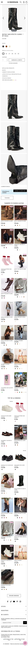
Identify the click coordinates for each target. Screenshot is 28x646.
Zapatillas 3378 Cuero (6, 415)
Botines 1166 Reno (5, 364)
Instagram (20, 601)
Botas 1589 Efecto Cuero (7, 317)
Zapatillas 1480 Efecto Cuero (19, 245)
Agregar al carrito (16, 60)
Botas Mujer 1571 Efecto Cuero (20, 489)
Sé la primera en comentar (5, 192)
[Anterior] (3, 18)
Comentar (7, 197)
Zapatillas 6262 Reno (6, 585)
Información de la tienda (10, 631)
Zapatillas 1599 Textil (19, 293)
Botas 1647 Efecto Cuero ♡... (20, 270)
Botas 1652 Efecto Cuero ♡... (7, 294)
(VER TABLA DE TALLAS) (9, 50)
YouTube (14, 601)
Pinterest (17, 601)
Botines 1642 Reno (18, 340)
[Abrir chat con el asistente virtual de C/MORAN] (25, 643)
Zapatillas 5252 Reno (19, 387)
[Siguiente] (25, 18)
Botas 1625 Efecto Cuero (7, 513)
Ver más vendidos (14, 595)
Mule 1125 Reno (17, 364)
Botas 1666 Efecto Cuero (20, 513)
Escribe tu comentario (20, 190)
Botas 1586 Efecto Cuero (7, 340)
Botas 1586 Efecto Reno (19, 317)
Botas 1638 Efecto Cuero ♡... (20, 221)
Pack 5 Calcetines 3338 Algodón (6, 270)
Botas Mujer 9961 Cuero (19, 440)
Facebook (7, 601)
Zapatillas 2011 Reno (6, 488)
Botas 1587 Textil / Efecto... (20, 536)
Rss (10, 601)
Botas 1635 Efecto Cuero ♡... (7, 221)
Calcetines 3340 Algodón (7, 387)
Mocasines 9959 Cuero (19, 465)
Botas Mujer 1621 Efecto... (7, 244)
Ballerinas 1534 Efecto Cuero (6, 441)
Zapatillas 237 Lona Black (7, 465)
